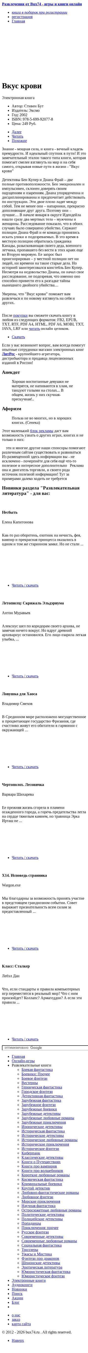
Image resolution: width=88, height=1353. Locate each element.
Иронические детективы (42, 1127)
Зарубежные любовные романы (48, 1118)
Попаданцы (31, 1223)
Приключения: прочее (40, 1228)
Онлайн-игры (23, 1061)
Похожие (19, 141)
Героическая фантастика (42, 1087)
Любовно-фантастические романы (50, 1192)
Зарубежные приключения (44, 1122)
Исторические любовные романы (49, 1140)
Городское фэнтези (37, 1091)
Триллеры (30, 1250)
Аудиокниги (22, 1285)
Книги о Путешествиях (41, 1162)
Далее (17, 132)
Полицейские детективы (42, 1219)
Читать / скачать (25, 585)
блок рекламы (41, 431)
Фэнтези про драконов (40, 1258)
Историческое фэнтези (40, 1149)
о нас (16, 1315)
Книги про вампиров (39, 1166)
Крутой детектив (36, 1188)
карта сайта (21, 1324)
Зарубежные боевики (39, 1109)
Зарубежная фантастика (41, 1100)
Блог (16, 1302)
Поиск (17, 1294)
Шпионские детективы (41, 1263)
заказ (16, 1319)
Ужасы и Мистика (37, 1254)
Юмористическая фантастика (46, 1272)
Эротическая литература (42, 1267)
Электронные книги (29, 1280)
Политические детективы (43, 1214)
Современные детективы (42, 1236)
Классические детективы (42, 1157)
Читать (17, 136)
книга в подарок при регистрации (39, 12)
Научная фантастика (38, 1206)
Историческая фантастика (43, 1131)
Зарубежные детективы (41, 1113)
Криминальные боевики (42, 1184)
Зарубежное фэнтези (39, 1105)
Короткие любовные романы (46, 1175)
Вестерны (30, 1083)
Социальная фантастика (42, 1245)
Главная (18, 1056)
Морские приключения (41, 1201)
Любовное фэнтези (37, 1197)
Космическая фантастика (42, 1179)
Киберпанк (31, 1153)
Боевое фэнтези (34, 1078)
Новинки (19, 1289)
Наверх (18, 1340)
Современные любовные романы (49, 1241)
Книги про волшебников (42, 1171)
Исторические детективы (43, 1135)
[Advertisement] (31, 51)
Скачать (18, 337)
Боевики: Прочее (36, 1074)
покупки (20, 315)
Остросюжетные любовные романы (51, 1210)
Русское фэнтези (35, 1232)
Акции (17, 1298)
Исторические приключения (45, 1144)
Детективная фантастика (42, 1096)
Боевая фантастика (37, 1070)
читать (34, 328)
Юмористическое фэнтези (43, 1276)
